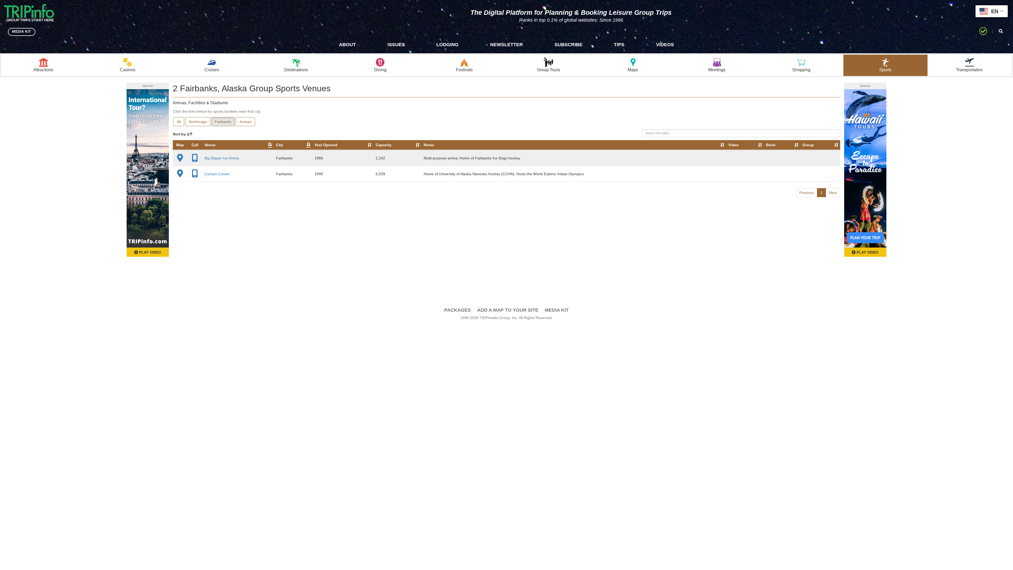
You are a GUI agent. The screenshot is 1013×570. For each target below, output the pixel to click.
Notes (429, 145)
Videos (665, 44)
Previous (806, 193)
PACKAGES (457, 310)
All (179, 122)
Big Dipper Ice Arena (221, 158)
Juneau (245, 122)
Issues (396, 44)
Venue (210, 145)
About (347, 44)
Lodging (447, 44)
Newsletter (506, 44)
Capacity (383, 145)
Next (833, 193)
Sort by (180, 134)
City (279, 145)
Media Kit (557, 310)
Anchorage (198, 122)
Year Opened (325, 145)
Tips (619, 44)
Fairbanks (223, 122)
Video (733, 145)
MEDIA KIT (21, 32)
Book (771, 145)
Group (808, 145)
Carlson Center (217, 174)
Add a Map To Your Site (507, 310)
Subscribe (568, 44)
